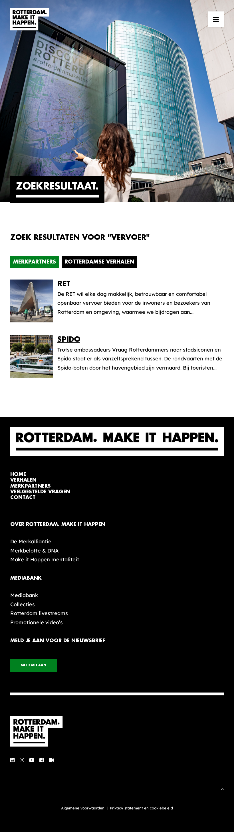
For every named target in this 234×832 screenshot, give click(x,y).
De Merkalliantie (30, 541)
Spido (68, 339)
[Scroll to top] (222, 788)
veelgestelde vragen (40, 491)
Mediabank (24, 595)
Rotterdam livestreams (39, 613)
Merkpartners (34, 261)
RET (63, 283)
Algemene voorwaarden (82, 808)
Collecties (22, 604)
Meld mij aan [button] (33, 665)
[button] (216, 19)
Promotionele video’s (36, 622)
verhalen (23, 480)
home (18, 474)
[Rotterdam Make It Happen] (29, 19)
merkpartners (30, 486)
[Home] (117, 731)
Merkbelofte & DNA (34, 550)
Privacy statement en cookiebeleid (141, 808)
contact (23, 497)
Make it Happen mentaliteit (44, 559)
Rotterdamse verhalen (99, 261)
